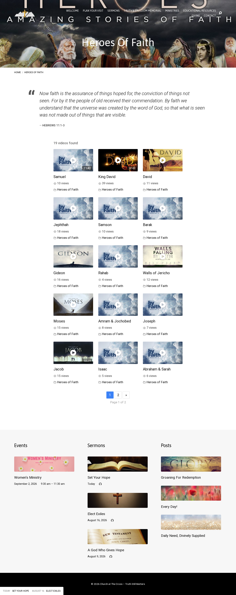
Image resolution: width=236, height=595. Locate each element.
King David (106, 177)
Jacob (58, 369)
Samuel (59, 177)
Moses (59, 321)
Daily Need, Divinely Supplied (183, 536)
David (147, 177)
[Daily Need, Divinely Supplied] (191, 527)
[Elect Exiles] (118, 505)
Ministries (172, 10)
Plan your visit (93, 10)
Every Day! (169, 507)
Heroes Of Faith (33, 72)
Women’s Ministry (27, 477)
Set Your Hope (99, 477)
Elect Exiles (96, 514)
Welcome (72, 10)
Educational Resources (199, 10)
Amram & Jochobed (114, 321)
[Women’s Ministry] (44, 469)
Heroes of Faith (67, 189)
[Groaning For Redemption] (191, 469)
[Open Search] (220, 13)
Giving (196, 15)
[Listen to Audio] (100, 484)
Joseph (149, 321)
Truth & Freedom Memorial (142, 10)
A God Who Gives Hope (106, 550)
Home (17, 72)
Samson (105, 225)
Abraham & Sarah (157, 369)
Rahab (103, 273)
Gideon (59, 273)
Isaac (102, 369)
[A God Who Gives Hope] (118, 541)
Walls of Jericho (156, 273)
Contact (210, 15)
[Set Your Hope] (118, 469)
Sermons (113, 10)
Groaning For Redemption (181, 477)
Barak (147, 225)
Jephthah (60, 225)
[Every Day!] (191, 498)
